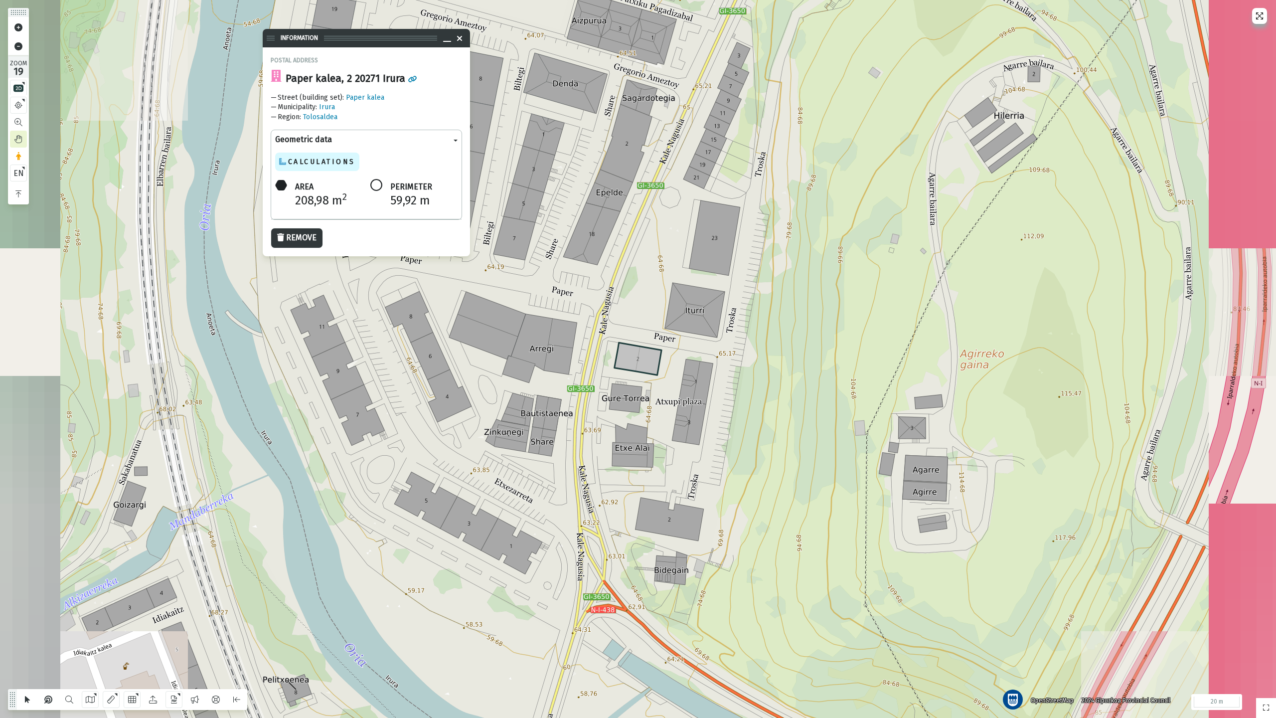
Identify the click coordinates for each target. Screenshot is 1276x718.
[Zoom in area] (18, 122)
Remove (301, 237)
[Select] (27, 699)
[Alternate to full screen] (1259, 16)
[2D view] (18, 88)
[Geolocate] (18, 105)
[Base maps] (90, 699)
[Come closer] (18, 27)
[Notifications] (194, 699)
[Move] (18, 139)
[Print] (173, 699)
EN (18, 173)
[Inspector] (48, 699)
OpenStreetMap (1052, 700)
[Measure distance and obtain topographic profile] (111, 699)
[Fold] (18, 193)
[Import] (153, 699)
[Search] (69, 699)
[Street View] (18, 156)
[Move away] (18, 46)
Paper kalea (365, 97)
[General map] (1266, 708)
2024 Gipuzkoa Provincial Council (1126, 700)
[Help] (215, 699)
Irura (327, 107)
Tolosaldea (320, 117)
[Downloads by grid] (132, 699)
